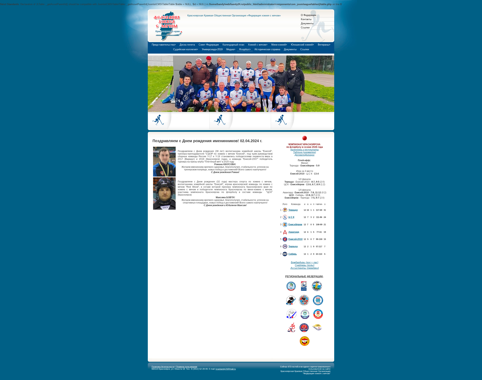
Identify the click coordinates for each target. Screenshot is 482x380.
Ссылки (305, 27)
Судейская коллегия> (185, 49)
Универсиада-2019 (212, 49)
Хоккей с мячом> (258, 44)
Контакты (306, 19)
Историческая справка (267, 49)
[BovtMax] (164, 209)
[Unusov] (164, 175)
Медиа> (230, 49)
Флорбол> (245, 49)
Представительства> (164, 44)
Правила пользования (186, 367)
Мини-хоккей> (279, 44)
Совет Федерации (209, 44)
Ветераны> (324, 44)
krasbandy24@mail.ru (226, 369)
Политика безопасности (163, 367)
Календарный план (233, 44)
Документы (307, 23)
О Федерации (308, 15)
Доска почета (187, 44)
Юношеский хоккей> (302, 44)
